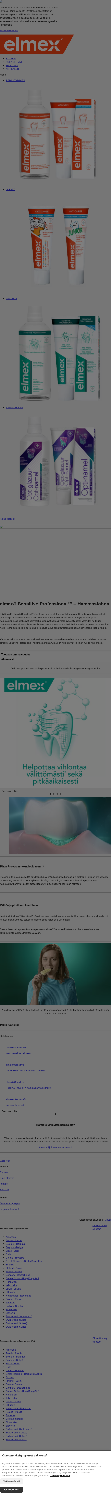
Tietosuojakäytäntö (60, 1475)
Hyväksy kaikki (11, 1489)
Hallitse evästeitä (11, 1481)
